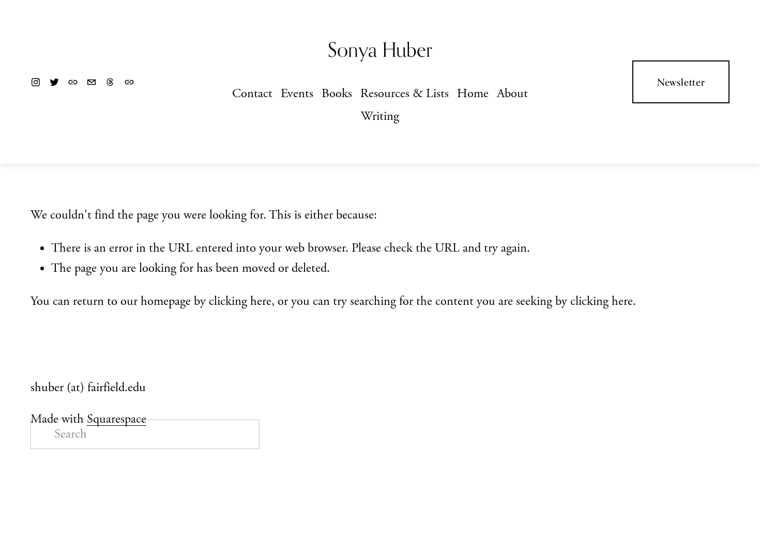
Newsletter (681, 82)
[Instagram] (36, 82)
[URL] (73, 82)
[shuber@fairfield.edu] (91, 82)
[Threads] (110, 82)
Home (473, 94)
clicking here (240, 301)
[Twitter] (54, 82)
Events (297, 94)
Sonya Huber (380, 49)
